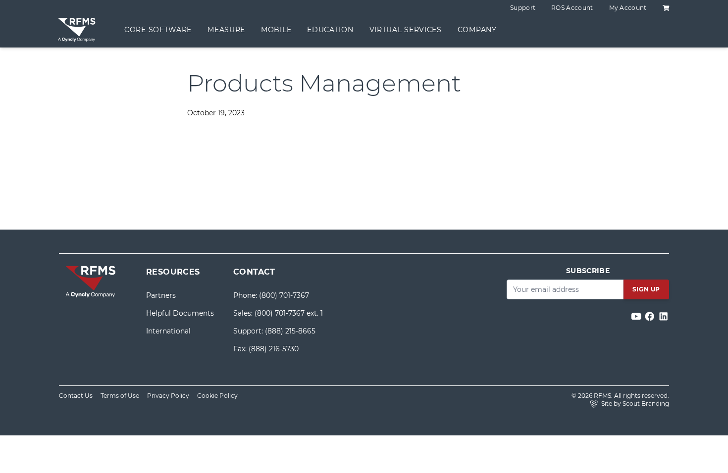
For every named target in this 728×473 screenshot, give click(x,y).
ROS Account (572, 7)
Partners (161, 295)
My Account (628, 7)
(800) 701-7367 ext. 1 (289, 313)
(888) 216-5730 (274, 348)
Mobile (276, 29)
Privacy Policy (168, 395)
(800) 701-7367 (284, 295)
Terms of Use (120, 395)
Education (330, 29)
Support (522, 7)
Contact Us (76, 395)
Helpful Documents (180, 313)
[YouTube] (637, 316)
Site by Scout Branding (634, 403)
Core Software (158, 29)
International (168, 331)
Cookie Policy (217, 395)
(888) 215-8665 (290, 331)
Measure (226, 29)
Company (477, 29)
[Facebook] (650, 316)
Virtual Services (405, 29)
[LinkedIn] (663, 316)
